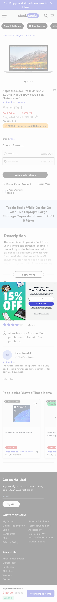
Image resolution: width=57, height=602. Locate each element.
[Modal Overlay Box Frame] (28, 301)
